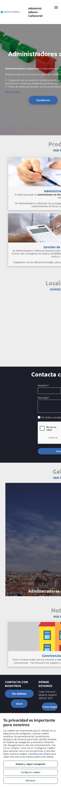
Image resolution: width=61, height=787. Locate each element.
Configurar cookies (30, 772)
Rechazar (30, 780)
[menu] (56, 7)
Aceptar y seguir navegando (30, 764)
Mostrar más (12, 91)
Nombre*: (43, 385)
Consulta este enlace (39, 753)
